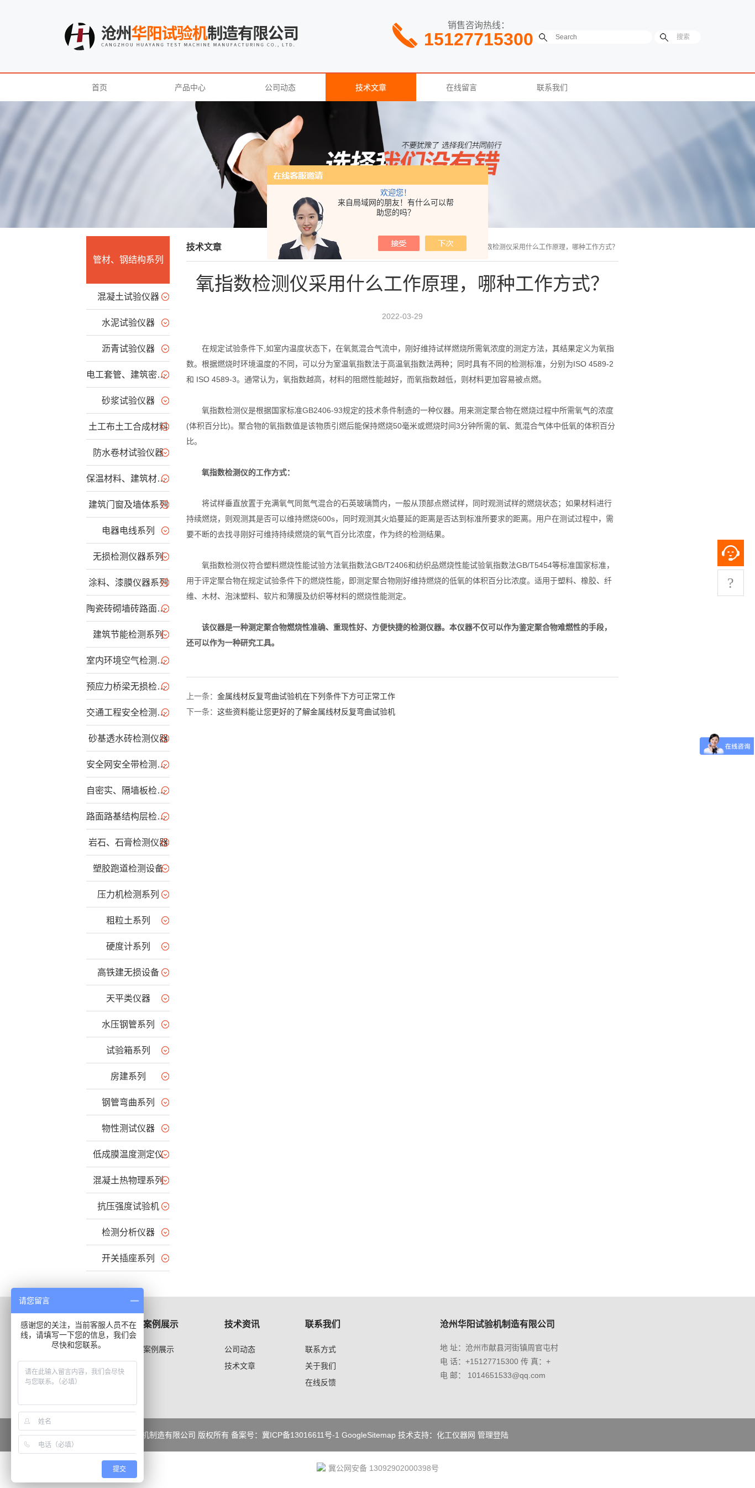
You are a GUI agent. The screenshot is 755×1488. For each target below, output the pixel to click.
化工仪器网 (456, 1434)
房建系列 (128, 1076)
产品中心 (190, 87)
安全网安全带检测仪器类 (128, 764)
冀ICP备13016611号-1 (300, 1434)
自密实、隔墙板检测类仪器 (128, 790)
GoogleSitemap (369, 1434)
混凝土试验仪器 (128, 296)
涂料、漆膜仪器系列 (128, 582)
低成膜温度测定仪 (128, 1154)
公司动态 (280, 87)
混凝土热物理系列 (128, 1180)
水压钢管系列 (128, 1024)
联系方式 (320, 1349)
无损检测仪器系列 (128, 556)
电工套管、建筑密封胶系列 (128, 374)
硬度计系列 (128, 946)
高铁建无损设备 (128, 972)
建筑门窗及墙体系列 (128, 504)
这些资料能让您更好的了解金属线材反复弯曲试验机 (306, 711)
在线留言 (461, 87)
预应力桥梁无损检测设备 (128, 686)
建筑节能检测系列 (128, 634)
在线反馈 (320, 1382)
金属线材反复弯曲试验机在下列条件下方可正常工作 (306, 696)
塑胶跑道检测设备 (128, 868)
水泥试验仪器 (128, 322)
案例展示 (158, 1349)
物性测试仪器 (128, 1128)
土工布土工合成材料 (128, 426)
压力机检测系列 (128, 894)
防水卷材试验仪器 (128, 452)
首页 (99, 87)
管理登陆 (493, 1434)
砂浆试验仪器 (128, 400)
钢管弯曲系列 (128, 1102)
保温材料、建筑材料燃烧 (128, 478)
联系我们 (552, 87)
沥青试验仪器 (128, 348)
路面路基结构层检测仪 (128, 816)
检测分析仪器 (128, 1232)
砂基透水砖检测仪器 (128, 738)
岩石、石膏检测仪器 (128, 842)
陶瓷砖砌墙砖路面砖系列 (128, 608)
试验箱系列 (128, 1050)
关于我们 (320, 1365)
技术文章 (370, 87)
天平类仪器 (128, 998)
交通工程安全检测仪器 (128, 712)
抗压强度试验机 (128, 1206)
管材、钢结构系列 (128, 259)
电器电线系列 (128, 530)
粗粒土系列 (128, 920)
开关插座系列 (128, 1258)
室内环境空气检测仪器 (128, 660)
